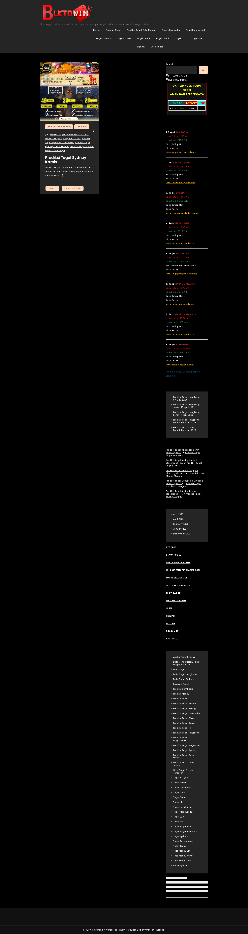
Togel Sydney (180, 836)
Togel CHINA (143, 38)
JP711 (169, 608)
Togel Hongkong (182, 807)
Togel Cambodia (171, 30)
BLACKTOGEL (173, 554)
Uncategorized (181, 865)
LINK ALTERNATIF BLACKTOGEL (183, 570)
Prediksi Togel (180, 698)
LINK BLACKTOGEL (176, 600)
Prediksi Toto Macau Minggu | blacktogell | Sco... (182, 472)
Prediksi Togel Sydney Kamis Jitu (62, 138)
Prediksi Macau (181, 693)
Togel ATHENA (103, 38)
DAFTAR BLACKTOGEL (178, 562)
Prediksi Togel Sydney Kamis (65, 160)
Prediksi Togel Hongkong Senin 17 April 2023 (186, 413)
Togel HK (140, 46)
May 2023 (178, 514)
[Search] (203, 70)
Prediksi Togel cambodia (186, 713)
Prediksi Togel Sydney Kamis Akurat (69, 134)
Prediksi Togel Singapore (186, 745)
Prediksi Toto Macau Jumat (184, 764)
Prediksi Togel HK (182, 727)
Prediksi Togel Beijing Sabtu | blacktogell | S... (181, 461)
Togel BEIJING (124, 38)
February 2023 (181, 524)
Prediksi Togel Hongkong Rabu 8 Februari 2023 (186, 421)
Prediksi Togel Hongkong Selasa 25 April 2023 (186, 406)
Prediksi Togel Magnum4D (180, 739)
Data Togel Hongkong (185, 674)
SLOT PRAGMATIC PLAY (179, 585)
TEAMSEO (52, 188)
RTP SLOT (171, 547)
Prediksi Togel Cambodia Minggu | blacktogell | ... (184, 482)
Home (96, 30)
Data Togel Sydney (183, 679)
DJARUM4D (172, 631)
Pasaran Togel (113, 30)
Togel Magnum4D (195, 30)
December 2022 (182, 533)
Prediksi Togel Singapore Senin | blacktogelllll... (183, 451)
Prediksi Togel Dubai (184, 723)
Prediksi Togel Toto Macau (141, 30)
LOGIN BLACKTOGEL (177, 577)
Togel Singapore (182, 826)
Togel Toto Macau (183, 841)
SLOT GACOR (173, 593)
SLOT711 (170, 623)
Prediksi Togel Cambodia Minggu (183, 485)
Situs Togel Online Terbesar (183, 771)
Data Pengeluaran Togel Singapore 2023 (186, 663)
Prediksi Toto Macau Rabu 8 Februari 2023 (184, 429)
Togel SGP (196, 38)
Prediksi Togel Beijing (184, 708)
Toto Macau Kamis (183, 855)
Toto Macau (179, 846)
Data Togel (157, 46)
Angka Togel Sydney (184, 657)
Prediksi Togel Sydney (59, 126)
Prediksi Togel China (184, 718)
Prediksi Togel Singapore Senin (183, 454)
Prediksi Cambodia (183, 688)
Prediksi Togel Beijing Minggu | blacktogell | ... (182, 492)
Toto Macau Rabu (183, 860)
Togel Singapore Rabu (185, 831)
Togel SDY (180, 38)
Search (170, 64)
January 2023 (180, 528)
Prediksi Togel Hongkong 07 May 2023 (186, 398)
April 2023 (178, 519)
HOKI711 (170, 615)
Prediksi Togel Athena (185, 703)
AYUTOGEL (172, 638)
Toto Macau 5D (181, 850)
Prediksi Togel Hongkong (186, 732)
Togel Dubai (162, 38)
